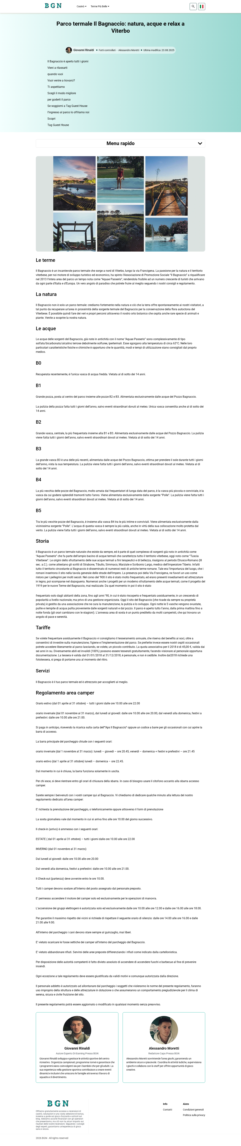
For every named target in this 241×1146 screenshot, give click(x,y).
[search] (193, 6)
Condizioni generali (193, 1109)
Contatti (167, 1109)
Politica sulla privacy (194, 1115)
